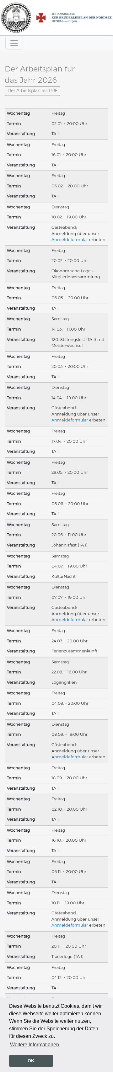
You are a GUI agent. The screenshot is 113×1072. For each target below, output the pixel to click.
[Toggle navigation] (14, 43)
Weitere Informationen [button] (34, 1044)
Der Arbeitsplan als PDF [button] (32, 91)
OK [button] (31, 1060)
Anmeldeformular (69, 240)
